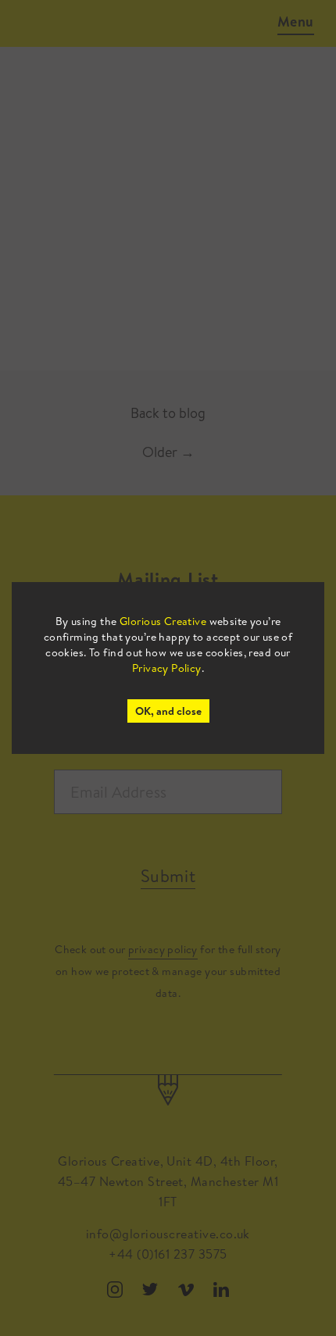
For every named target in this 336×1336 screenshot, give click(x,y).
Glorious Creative (163, 621)
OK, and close (168, 711)
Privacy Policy (167, 668)
